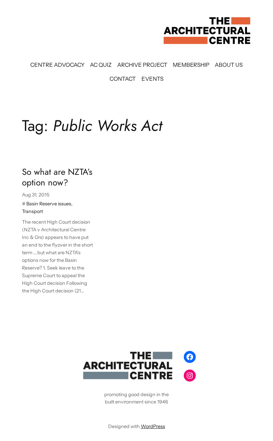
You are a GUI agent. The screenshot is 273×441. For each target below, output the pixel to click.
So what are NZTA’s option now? (57, 177)
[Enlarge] (168, 357)
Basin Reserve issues (48, 204)
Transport (32, 211)
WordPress (153, 426)
